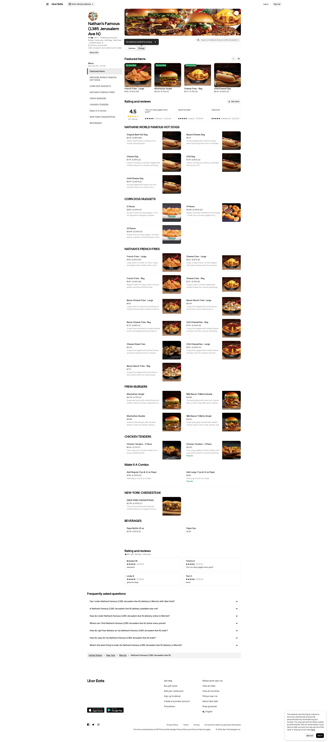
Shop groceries (209, 706)
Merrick (123, 655)
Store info (94, 53)
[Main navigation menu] (47, 4)
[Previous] (233, 58)
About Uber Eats (210, 701)
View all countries (210, 691)
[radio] (132, 48)
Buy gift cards (170, 686)
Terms (185, 725)
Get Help (168, 681)
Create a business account (177, 701)
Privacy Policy (172, 725)
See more (235, 101)
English (209, 711)
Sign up (277, 4)
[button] (164, 601)
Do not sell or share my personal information (222, 725)
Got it (320, 736)
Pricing (196, 725)
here (313, 730)
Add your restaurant (173, 691)
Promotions (169, 706)
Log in (266, 4)
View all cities (208, 686)
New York (110, 655)
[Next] (238, 58)
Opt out (309, 736)
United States (95, 655)
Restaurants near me (212, 681)
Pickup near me (209, 696)
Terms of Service (199, 729)
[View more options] (236, 13)
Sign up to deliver (172, 696)
